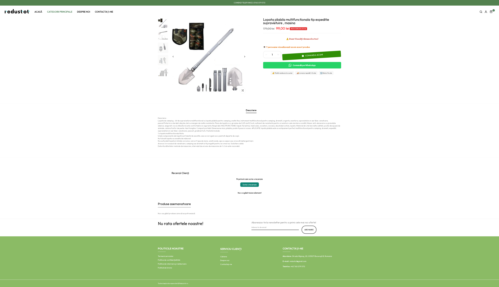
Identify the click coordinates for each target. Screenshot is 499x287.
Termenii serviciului (165, 256)
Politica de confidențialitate (169, 260)
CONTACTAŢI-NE (104, 11)
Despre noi (224, 260)
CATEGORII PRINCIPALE (59, 11)
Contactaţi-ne (226, 264)
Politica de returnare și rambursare (172, 264)
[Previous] (175, 57)
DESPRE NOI (83, 11)
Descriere (251, 110)
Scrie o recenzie (249, 184)
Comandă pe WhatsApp (304, 65)
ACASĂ (38, 11)
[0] (491, 11)
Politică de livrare (165, 268)
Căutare (223, 256)
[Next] (243, 57)
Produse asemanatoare (174, 204)
